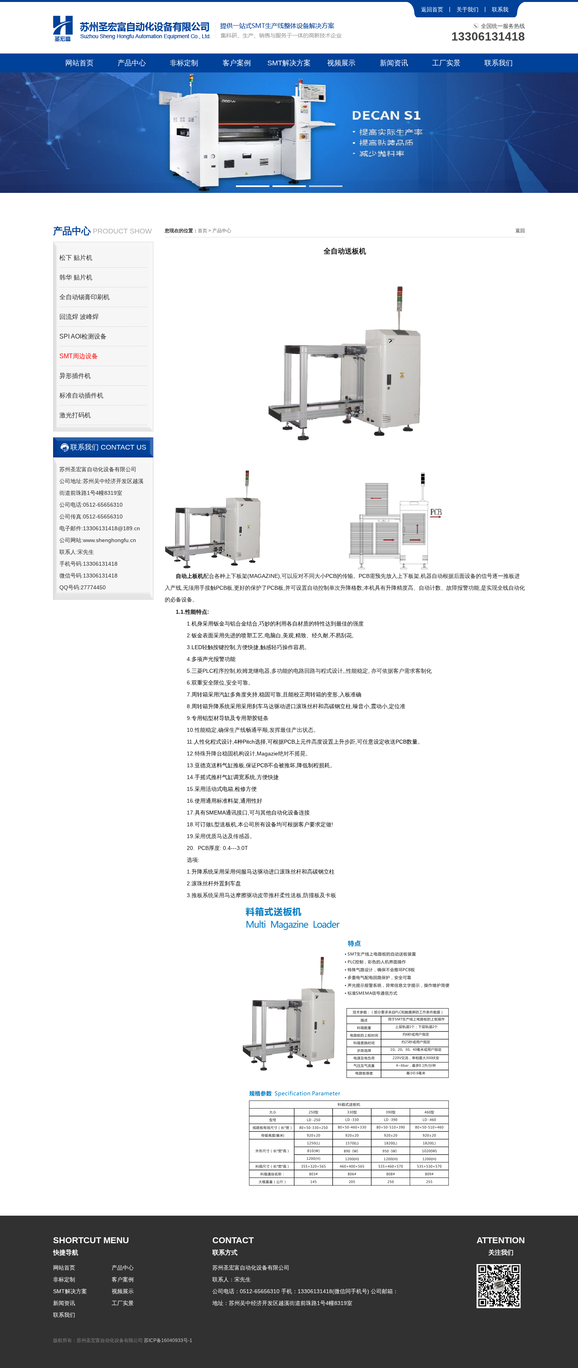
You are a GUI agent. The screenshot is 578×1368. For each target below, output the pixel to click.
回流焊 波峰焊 (79, 316)
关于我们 (468, 9)
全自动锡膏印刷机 (84, 297)
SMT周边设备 (78, 356)
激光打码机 (75, 415)
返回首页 (432, 9)
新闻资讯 (394, 63)
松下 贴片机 (75, 257)
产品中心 (132, 63)
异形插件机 (75, 375)
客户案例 (237, 63)
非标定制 (184, 63)
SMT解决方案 (289, 63)
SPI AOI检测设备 (83, 336)
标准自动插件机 (81, 395)
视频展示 (341, 63)
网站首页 (79, 63)
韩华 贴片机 (75, 277)
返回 (520, 230)
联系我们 (498, 63)
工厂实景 (446, 63)
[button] (252, 186)
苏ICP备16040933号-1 (168, 1340)
